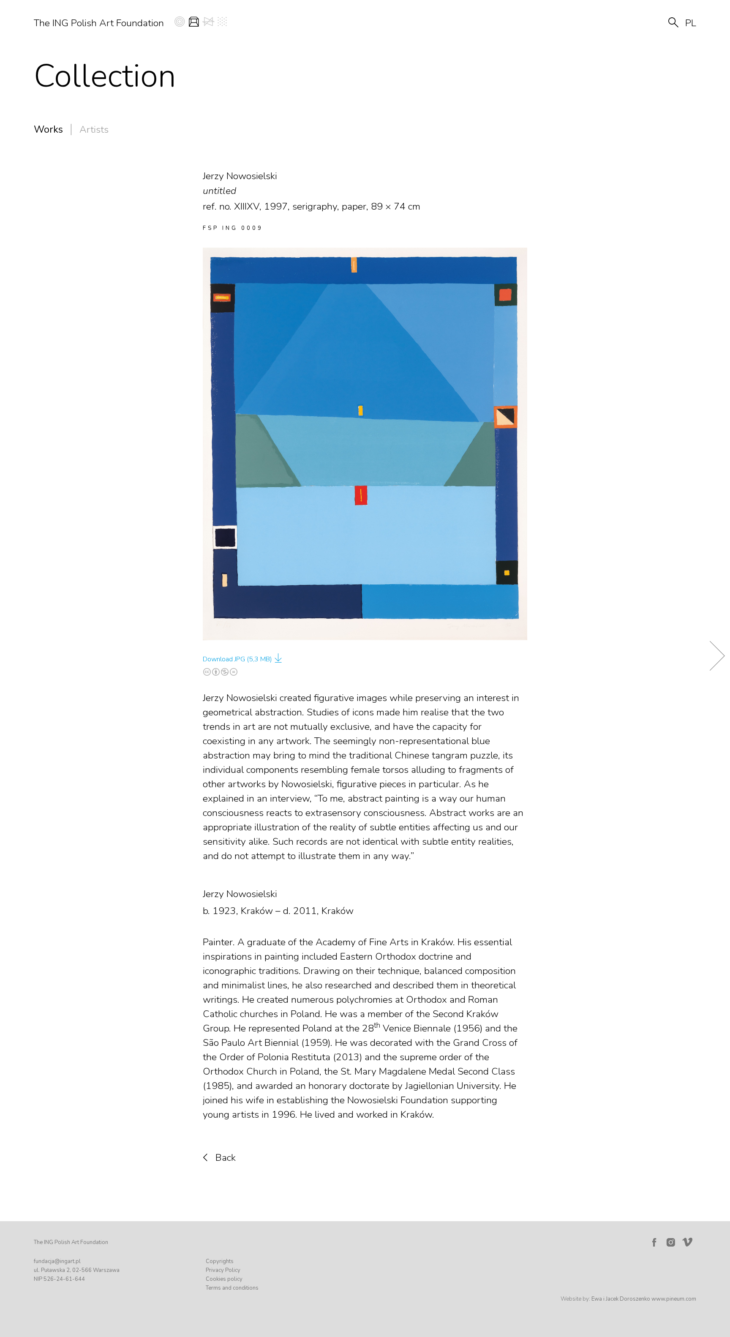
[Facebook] (654, 1242)
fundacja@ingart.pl (57, 1261)
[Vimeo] (689, 1240)
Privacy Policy (223, 1270)
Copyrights (220, 1261)
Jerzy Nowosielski (240, 893)
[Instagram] (670, 1242)
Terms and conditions (232, 1288)
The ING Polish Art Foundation (99, 23)
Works (48, 129)
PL (690, 23)
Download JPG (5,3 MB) (237, 659)
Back (225, 1157)
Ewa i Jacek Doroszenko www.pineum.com (643, 1299)
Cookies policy (224, 1279)
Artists (94, 129)
